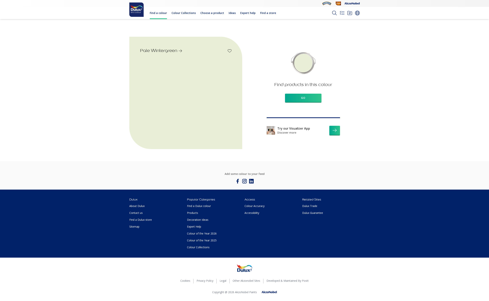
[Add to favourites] (230, 51)
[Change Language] (357, 13)
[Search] (334, 13)
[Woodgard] (338, 3)
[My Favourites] (349, 13)
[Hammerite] (326, 3)
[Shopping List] (342, 13)
